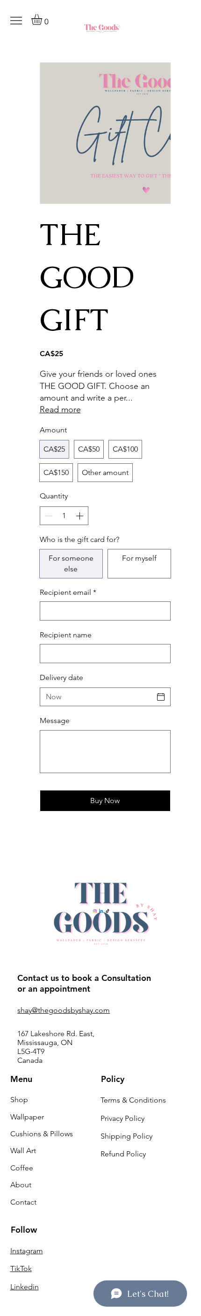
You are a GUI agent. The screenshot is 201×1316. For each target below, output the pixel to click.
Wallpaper (27, 1116)
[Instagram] (95, 911)
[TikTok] (107, 911)
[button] (43, 19)
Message (55, 720)
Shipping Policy (126, 1136)
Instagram (26, 1250)
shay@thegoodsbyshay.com (63, 1010)
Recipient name (66, 634)
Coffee (21, 1167)
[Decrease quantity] (47, 516)
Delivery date (61, 677)
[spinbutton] (64, 516)
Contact (23, 1202)
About (20, 1184)
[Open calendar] (160, 696)
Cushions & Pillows (41, 1133)
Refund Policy (123, 1153)
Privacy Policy (122, 1118)
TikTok (21, 1268)
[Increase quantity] (80, 516)
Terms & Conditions (133, 1100)
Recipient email (68, 592)
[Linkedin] (101, 911)
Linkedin (24, 1286)
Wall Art (23, 1150)
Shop (19, 1099)
